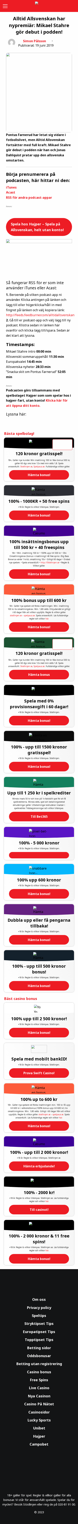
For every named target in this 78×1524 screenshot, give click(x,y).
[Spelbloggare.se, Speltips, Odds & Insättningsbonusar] (39, 6)
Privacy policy (39, 1307)
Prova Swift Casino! (39, 1073)
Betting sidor (39, 1347)
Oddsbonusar (39, 1355)
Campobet (39, 1444)
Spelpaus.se (39, 466)
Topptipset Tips (39, 1339)
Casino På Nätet (39, 1404)
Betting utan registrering (39, 1363)
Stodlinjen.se (26, 466)
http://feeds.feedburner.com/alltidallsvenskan (40, 315)
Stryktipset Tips (39, 1323)
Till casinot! (39, 1209)
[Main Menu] (4, 6)
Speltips (39, 1315)
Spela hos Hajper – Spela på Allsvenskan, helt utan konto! (37, 227)
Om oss (39, 1299)
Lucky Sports (39, 1420)
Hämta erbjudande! (39, 1166)
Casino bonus (39, 1371)
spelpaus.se (29, 615)
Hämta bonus (39, 674)
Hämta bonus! (39, 475)
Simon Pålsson (34, 41)
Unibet (39, 1428)
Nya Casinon (39, 1396)
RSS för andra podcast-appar (29, 197)
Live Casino (39, 1387)
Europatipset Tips (39, 1331)
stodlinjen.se (16, 615)
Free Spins (39, 1379)
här (46, 618)
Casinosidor (39, 1412)
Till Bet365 (39, 816)
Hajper (39, 1436)
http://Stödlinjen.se (50, 562)
